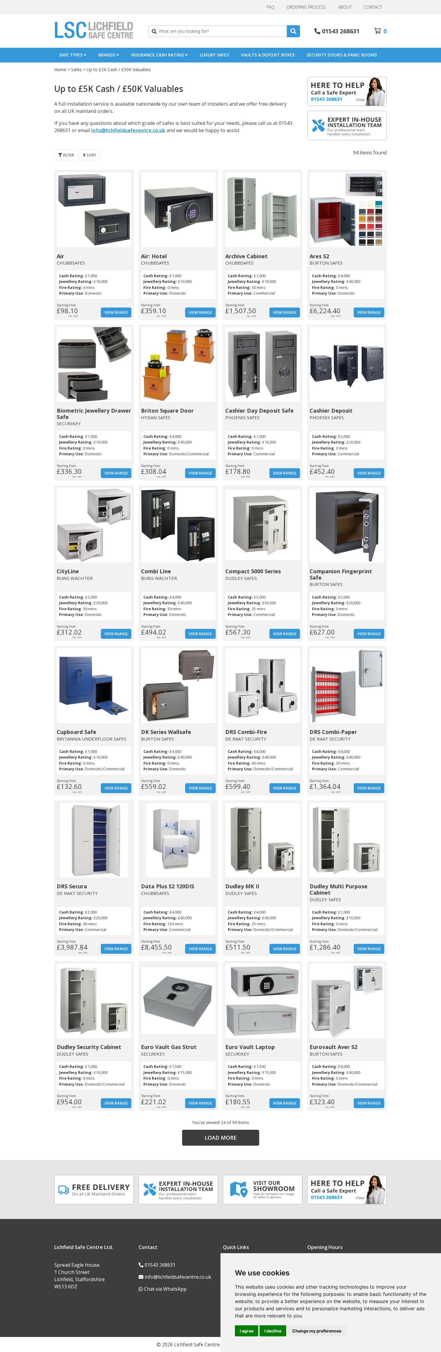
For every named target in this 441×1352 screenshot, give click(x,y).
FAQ (270, 7)
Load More (221, 1137)
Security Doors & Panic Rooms (342, 55)
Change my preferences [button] (316, 1330)
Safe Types (71, 55)
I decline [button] (272, 1330)
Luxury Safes (214, 55)
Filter (68, 155)
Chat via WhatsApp (165, 1289)
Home (60, 69)
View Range (116, 312)
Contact (373, 7)
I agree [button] (247, 1330)
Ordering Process (306, 7)
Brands (107, 55)
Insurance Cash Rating (158, 55)
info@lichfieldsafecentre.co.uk (128, 130)
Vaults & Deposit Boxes (268, 55)
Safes (76, 69)
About (345, 7)
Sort (91, 155)
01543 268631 (160, 1265)
